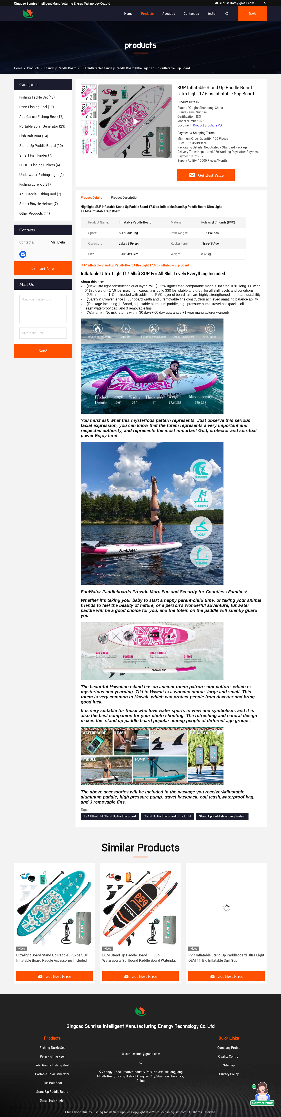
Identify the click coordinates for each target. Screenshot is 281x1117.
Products (147, 13)
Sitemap (229, 1065)
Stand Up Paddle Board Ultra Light (167, 816)
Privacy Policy (229, 1074)
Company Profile (228, 1047)
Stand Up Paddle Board (60, 68)
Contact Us (191, 13)
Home (128, 13)
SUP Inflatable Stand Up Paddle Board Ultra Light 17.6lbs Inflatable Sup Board (222, 958)
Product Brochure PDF (208, 125)
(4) (39, 165)
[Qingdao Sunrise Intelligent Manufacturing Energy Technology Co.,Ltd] (265, 3)
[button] (22, 918)
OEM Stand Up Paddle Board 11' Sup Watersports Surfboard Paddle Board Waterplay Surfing (53, 958)
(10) (41, 146)
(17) (36, 107)
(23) (42, 126)
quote (252, 13)
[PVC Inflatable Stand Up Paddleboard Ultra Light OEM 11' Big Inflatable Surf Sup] (140, 908)
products (33, 68)
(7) (35, 155)
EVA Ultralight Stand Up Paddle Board (110, 816)
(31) (35, 184)
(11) (34, 213)
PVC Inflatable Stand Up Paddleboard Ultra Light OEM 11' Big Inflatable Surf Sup (140, 958)
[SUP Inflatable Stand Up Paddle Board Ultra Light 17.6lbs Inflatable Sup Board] (135, 121)
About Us (168, 13)
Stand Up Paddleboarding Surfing (222, 816)
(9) (41, 175)
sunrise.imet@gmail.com (237, 3)
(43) (37, 97)
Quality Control (228, 1056)
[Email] (23, 254)
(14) (33, 136)
